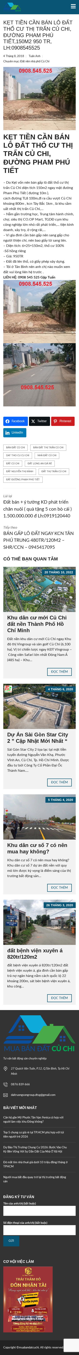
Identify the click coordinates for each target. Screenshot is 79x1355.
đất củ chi (12, 463)
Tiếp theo (38, 538)
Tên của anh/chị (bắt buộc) (19, 1203)
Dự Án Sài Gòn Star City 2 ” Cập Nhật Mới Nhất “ (37, 738)
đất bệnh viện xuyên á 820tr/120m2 (35, 954)
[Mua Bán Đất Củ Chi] (10, 7)
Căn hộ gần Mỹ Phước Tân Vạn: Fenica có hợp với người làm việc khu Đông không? (33, 1119)
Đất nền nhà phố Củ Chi (34, 61)
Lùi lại (37, 506)
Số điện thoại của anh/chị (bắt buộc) (25, 1223)
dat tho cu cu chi (17, 455)
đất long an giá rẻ (40, 463)
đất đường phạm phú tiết (23, 479)
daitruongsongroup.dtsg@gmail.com (33, 1095)
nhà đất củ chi (47, 455)
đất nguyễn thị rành (19, 471)
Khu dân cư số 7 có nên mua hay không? (37, 848)
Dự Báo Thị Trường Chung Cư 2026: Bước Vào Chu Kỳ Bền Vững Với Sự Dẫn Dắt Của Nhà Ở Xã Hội (35, 1149)
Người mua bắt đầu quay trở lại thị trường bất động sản (34, 1179)
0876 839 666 (20, 1084)
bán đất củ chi (15, 447)
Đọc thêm (59, 671)
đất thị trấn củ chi (53, 471)
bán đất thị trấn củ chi (48, 447)
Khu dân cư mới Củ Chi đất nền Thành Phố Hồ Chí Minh (37, 624)
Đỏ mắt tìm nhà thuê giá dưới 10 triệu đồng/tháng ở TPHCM (35, 1164)
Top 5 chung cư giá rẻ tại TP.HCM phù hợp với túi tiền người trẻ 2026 (33, 1134)
